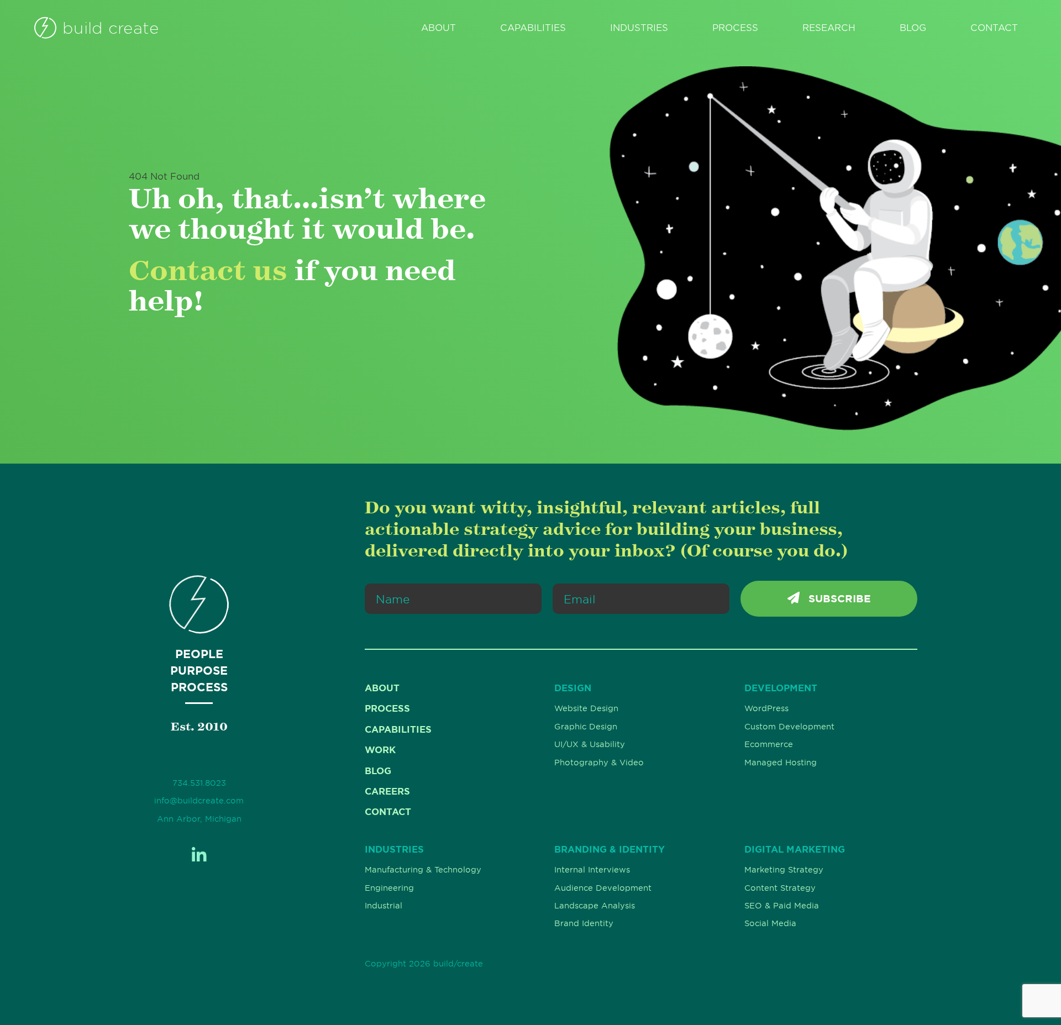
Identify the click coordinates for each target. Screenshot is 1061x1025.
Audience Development (603, 888)
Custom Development (789, 727)
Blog (913, 27)
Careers (387, 791)
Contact (994, 27)
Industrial (383, 906)
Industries (639, 27)
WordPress (766, 708)
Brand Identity (583, 923)
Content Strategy (780, 888)
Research (828, 27)
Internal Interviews (592, 870)
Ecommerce (768, 744)
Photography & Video (599, 763)
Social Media (770, 923)
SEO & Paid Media (781, 906)
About (438, 27)
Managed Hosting (780, 763)
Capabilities (533, 27)
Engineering (389, 888)
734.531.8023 (199, 783)
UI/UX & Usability (589, 744)
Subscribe (838, 599)
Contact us (208, 270)
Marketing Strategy (783, 870)
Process (735, 27)
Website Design (586, 708)
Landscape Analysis (594, 906)
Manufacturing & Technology (423, 870)
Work (380, 750)
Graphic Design (585, 727)
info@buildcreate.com (199, 801)
